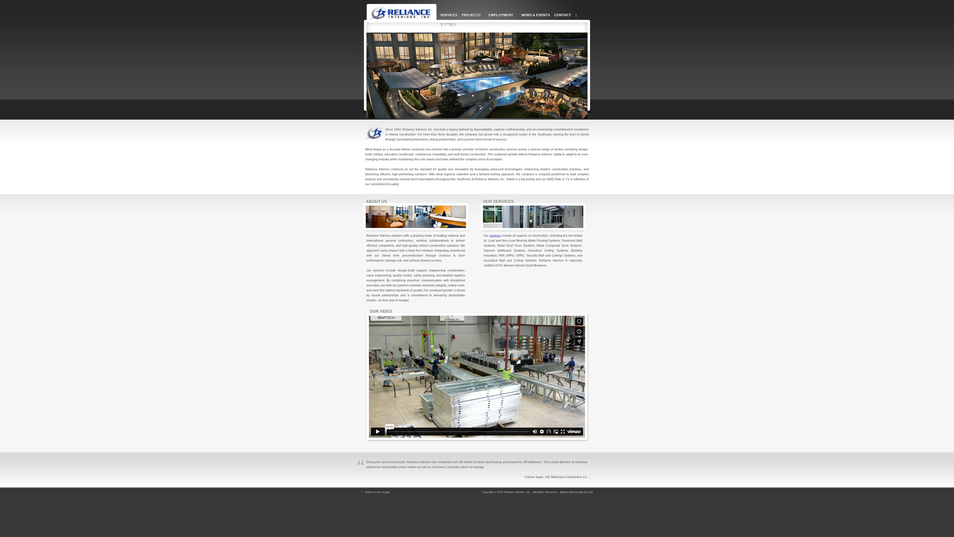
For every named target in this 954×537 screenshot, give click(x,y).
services (495, 235)
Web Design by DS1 (581, 492)
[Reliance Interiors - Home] (397, 10)
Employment (499, 15)
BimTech (448, 25)
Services (448, 15)
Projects (469, 15)
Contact (562, 15)
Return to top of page (377, 492)
